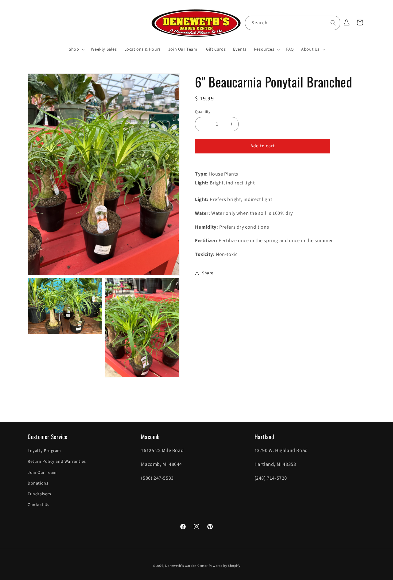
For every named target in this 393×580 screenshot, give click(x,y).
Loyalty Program (44, 451)
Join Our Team (42, 473)
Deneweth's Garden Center (186, 565)
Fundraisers (39, 494)
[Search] (333, 22)
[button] (76, 49)
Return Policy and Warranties (57, 462)
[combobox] (292, 23)
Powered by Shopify (224, 565)
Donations (38, 483)
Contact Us (38, 505)
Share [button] (207, 273)
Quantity (202, 111)
